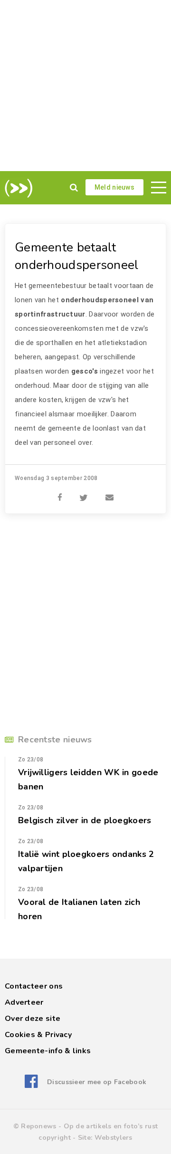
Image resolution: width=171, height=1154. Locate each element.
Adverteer (24, 1002)
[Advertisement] (85, 85)
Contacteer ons (34, 986)
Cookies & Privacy (38, 1034)
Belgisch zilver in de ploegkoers (85, 820)
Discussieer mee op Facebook (96, 1082)
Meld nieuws (114, 187)
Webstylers (114, 1137)
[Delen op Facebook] (59, 492)
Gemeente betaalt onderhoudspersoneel (77, 256)
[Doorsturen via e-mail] (109, 492)
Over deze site (32, 1018)
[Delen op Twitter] (83, 492)
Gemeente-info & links (48, 1051)
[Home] (16, 188)
